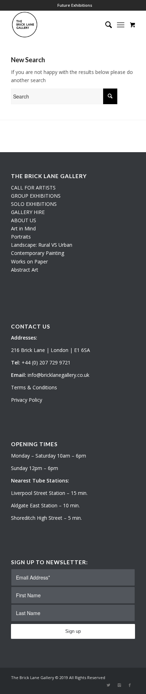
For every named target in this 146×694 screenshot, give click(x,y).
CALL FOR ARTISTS (33, 187)
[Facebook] (129, 685)
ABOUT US (23, 220)
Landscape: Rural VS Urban (41, 244)
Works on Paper (29, 261)
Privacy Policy (26, 399)
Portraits (21, 236)
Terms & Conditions (34, 387)
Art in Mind (23, 228)
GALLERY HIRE (28, 212)
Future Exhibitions (74, 5)
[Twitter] (108, 685)
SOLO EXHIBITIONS (34, 204)
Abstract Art (24, 269)
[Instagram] (119, 685)
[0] (132, 24)
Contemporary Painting (37, 253)
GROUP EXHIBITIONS (36, 195)
